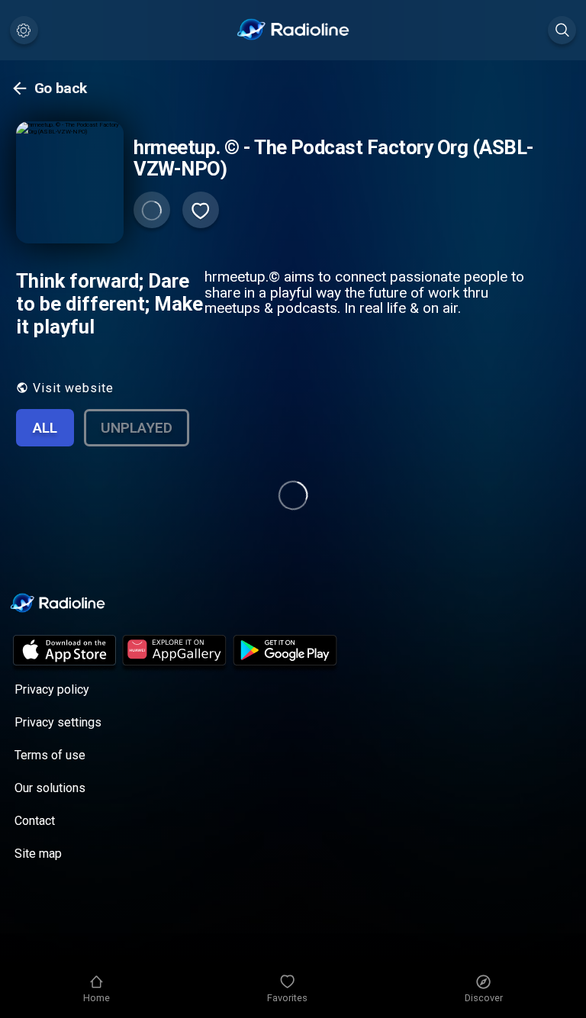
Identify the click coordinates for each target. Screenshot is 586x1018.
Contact (34, 820)
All (45, 428)
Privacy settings (57, 722)
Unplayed (136, 428)
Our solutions (49, 788)
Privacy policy (51, 689)
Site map (38, 853)
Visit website (73, 388)
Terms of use (49, 755)
